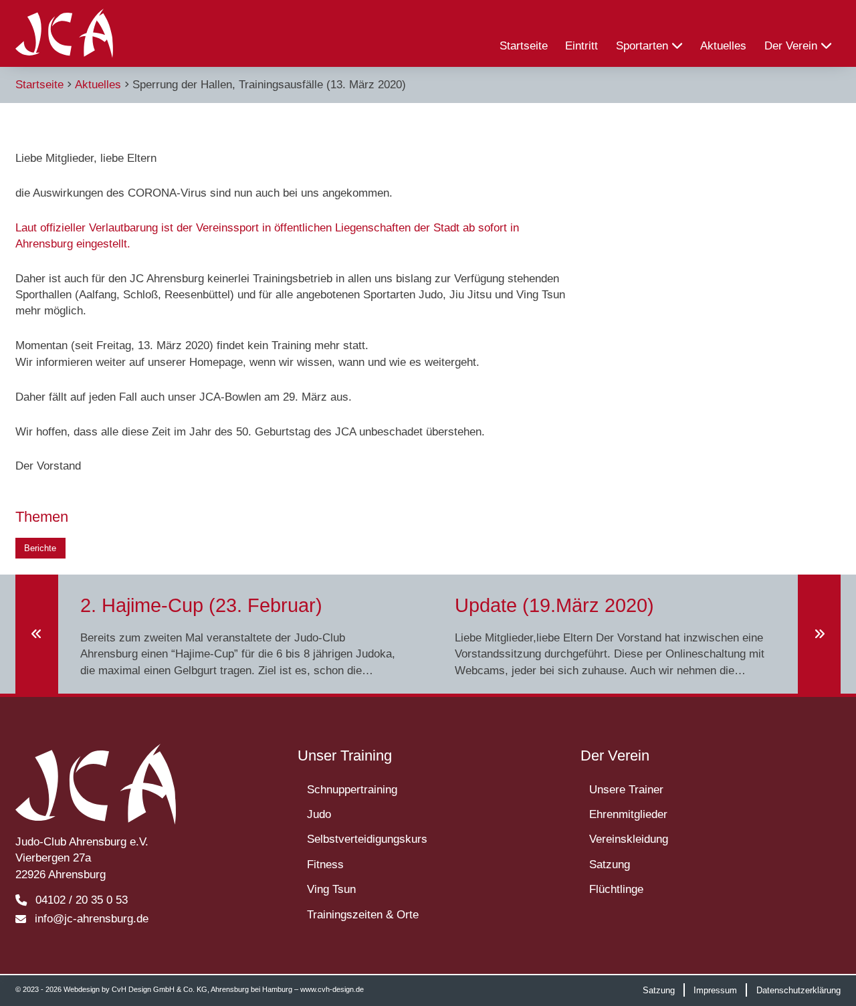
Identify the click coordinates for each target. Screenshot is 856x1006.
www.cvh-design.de (332, 989)
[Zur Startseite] (64, 33)
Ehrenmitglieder (628, 814)
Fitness (325, 864)
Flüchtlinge (616, 889)
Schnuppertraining (352, 789)
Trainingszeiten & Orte (363, 914)
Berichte (40, 548)
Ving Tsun (331, 889)
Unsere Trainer (626, 789)
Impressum (715, 990)
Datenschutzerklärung (798, 990)
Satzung (609, 864)
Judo (319, 814)
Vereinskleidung (628, 838)
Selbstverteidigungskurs (367, 838)
